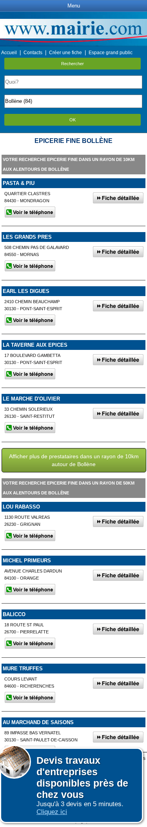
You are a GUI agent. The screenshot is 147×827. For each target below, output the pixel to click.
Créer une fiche (65, 52)
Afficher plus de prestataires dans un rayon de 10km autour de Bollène (74, 460)
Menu (73, 6)
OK (72, 119)
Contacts (33, 52)
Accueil (9, 52)
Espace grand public (110, 52)
